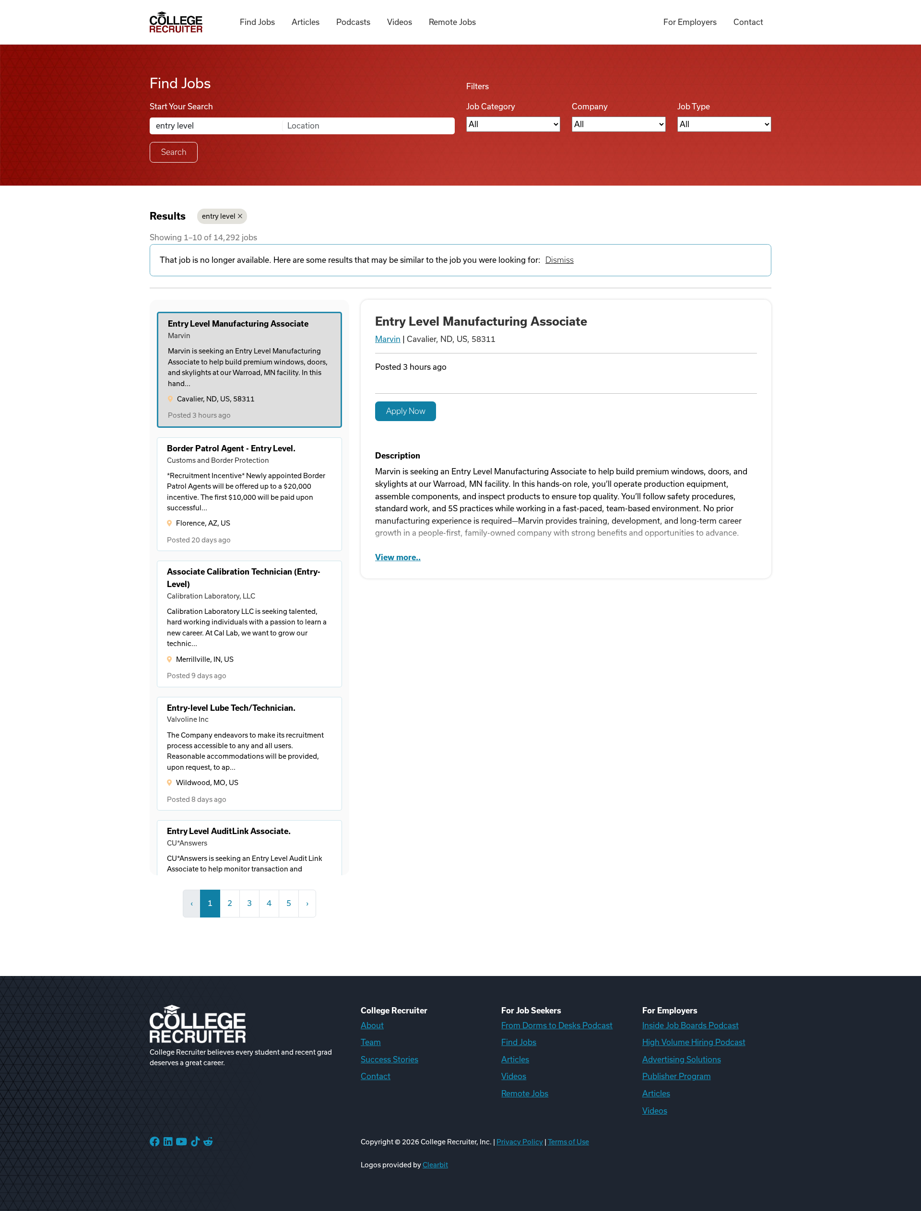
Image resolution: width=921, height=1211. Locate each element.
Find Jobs (257, 22)
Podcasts (353, 22)
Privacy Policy (519, 1142)
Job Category (490, 106)
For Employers (690, 22)
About (372, 1025)
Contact (748, 22)
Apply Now (405, 411)
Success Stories (389, 1059)
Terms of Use (568, 1142)
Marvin (388, 339)
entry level (219, 216)
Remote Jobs (452, 22)
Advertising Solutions (681, 1059)
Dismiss (559, 260)
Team (371, 1042)
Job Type (693, 106)
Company (590, 106)
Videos (399, 22)
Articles (305, 22)
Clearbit (435, 1165)
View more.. (398, 557)
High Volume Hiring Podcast (693, 1042)
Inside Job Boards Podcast (690, 1025)
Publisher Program (676, 1076)
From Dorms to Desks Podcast (557, 1025)
